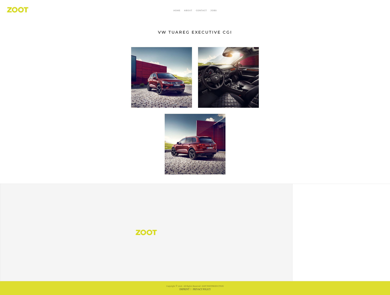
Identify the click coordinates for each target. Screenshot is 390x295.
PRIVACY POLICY (202, 289)
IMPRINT (184, 289)
